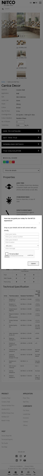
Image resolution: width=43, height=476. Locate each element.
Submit (33, 263)
